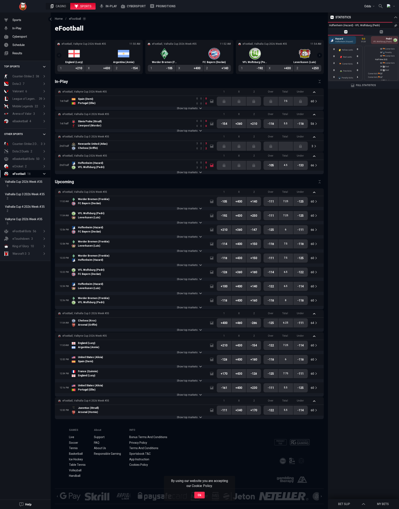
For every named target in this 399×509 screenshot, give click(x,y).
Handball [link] (74, 475)
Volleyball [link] (75, 470)
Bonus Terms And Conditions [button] (148, 437)
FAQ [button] (96, 442)
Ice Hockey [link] (76, 459)
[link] (22, 6)
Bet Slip (344, 504)
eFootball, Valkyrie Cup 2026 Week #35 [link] (84, 91)
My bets (383, 504)
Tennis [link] (73, 448)
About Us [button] (100, 448)
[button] (58, 6)
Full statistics (366, 85)
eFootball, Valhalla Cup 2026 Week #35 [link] (84, 155)
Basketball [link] (76, 453)
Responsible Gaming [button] (107, 453)
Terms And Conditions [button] (143, 448)
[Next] (319, 55)
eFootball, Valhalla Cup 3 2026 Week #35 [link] (85, 136)
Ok (199, 495)
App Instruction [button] (139, 459)
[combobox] (369, 6)
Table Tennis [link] (77, 464)
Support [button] (99, 437)
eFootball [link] (75, 18)
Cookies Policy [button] (138, 464)
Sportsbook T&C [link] (140, 453)
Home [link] (59, 18)
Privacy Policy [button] (138, 442)
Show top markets (187, 108)
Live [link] (71, 437)
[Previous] (59, 55)
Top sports (12, 66)
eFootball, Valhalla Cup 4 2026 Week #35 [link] (85, 114)
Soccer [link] (73, 442)
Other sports (13, 134)
